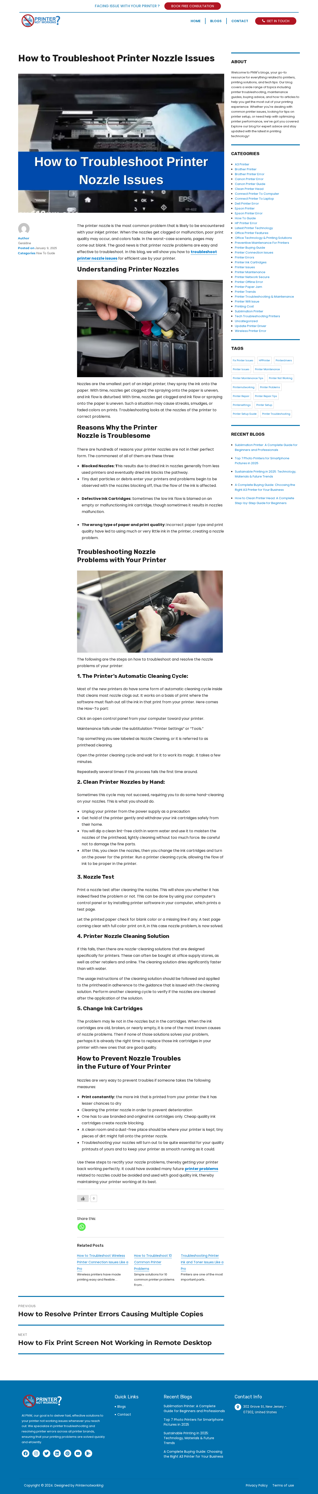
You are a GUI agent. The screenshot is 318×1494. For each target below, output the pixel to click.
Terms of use (283, 1485)
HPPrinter (264, 360)
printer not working (280, 378)
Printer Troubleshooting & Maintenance (264, 296)
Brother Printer (246, 169)
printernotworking (243, 387)
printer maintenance (267, 369)
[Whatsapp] (82, 1227)
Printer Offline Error (249, 282)
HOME (195, 21)
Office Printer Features (251, 233)
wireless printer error (250, 331)
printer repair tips (266, 396)
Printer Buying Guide (250, 247)
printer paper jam (248, 287)
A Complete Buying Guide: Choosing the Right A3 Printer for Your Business (193, 1454)
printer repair (241, 396)
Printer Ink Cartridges (251, 262)
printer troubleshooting (276, 414)
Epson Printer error (249, 213)
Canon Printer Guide (250, 184)
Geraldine (24, 243)
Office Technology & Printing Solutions (263, 238)
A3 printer (242, 164)
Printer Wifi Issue (247, 301)
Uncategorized (246, 321)
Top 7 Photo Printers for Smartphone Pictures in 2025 (193, 1422)
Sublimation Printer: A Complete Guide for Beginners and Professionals (194, 1408)
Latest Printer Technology (254, 228)
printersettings (242, 405)
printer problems (270, 387)
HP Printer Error (246, 223)
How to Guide (45, 253)
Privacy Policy (257, 1485)
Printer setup (264, 405)
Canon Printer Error (249, 179)
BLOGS (216, 21)
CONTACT (239, 21)
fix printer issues (243, 360)
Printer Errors (244, 257)
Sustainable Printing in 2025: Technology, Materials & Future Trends (189, 1438)
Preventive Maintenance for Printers (262, 242)
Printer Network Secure (252, 277)
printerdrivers (284, 360)
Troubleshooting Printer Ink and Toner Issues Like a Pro (202, 1262)
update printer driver (250, 326)
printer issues (245, 267)
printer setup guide (245, 414)
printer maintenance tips (248, 378)
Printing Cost (244, 306)
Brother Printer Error (249, 174)
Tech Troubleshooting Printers (257, 316)
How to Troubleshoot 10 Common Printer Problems (153, 1262)
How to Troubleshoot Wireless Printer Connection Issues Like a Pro (102, 1262)
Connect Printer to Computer (257, 194)
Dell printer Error (247, 203)
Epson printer (245, 208)
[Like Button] (83, 1198)
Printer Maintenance (250, 272)
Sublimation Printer (249, 311)
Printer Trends (245, 291)
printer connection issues (254, 252)
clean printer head (249, 189)
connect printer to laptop (254, 198)
